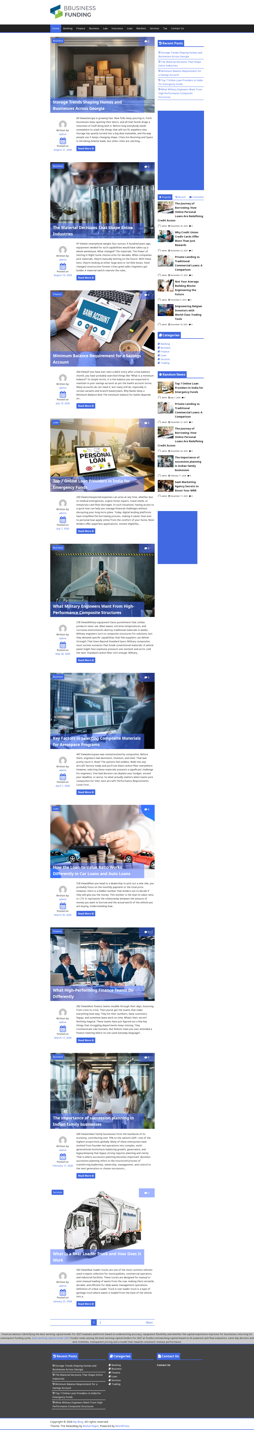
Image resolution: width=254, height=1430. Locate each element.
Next (149, 1322)
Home (55, 28)
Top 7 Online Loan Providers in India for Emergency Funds (189, 388)
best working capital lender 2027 (51, 1338)
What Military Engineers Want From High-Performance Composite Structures (180, 93)
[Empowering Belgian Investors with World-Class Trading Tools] (166, 315)
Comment (198, 197)
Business (94, 28)
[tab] (165, 197)
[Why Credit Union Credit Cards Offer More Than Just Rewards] (166, 241)
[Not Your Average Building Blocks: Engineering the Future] (166, 290)
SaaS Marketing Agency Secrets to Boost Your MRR (187, 486)
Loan (129, 28)
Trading (165, 362)
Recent (182, 197)
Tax (165, 28)
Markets (141, 28)
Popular (166, 197)
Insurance (117, 28)
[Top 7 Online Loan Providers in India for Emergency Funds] (166, 392)
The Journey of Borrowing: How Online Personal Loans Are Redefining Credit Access (180, 212)
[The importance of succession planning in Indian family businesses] (166, 466)
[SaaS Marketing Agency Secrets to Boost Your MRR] (166, 491)
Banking (67, 28)
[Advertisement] (181, 150)
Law (105, 28)
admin (62, 134)
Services (154, 28)
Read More (85, 148)
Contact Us (177, 28)
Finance (80, 28)
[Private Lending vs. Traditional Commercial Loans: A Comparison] (166, 265)
